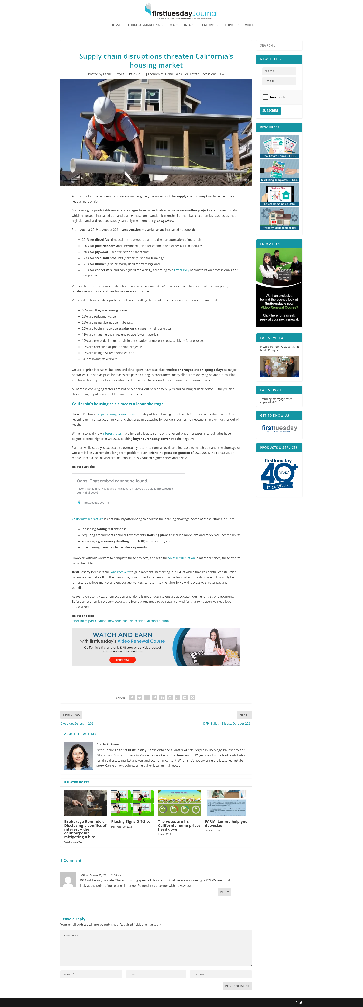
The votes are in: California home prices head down (179, 825)
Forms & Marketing (144, 25)
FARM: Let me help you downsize (226, 823)
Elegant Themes (84, 1002)
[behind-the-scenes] (279, 326)
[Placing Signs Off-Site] (132, 803)
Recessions (208, 74)
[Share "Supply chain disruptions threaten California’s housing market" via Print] (192, 697)
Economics (156, 74)
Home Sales (173, 74)
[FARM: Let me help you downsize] (226, 803)
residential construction (152, 621)
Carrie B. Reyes (113, 74)
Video (249, 25)
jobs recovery (120, 572)
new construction (120, 621)
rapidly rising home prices (116, 414)
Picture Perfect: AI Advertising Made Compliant (279, 348)
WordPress (116, 1002)
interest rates (112, 433)
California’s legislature (87, 519)
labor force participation (89, 621)
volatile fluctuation (181, 558)
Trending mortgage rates (276, 399)
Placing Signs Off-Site (130, 821)
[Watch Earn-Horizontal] (156, 669)
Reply (224, 892)
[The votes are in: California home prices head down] (179, 803)
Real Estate (191, 74)
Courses (115, 25)
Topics (230, 25)
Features (207, 25)
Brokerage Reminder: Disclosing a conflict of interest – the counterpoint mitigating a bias (85, 829)
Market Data (180, 25)
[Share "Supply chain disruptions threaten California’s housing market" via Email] (185, 697)
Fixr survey (181, 270)
